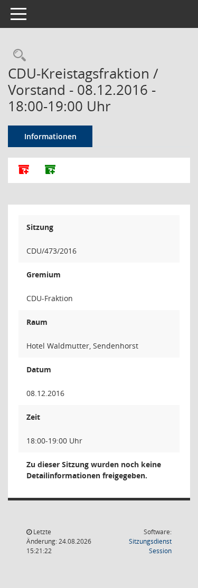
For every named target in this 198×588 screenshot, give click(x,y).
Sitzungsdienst (150, 546)
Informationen (50, 136)
